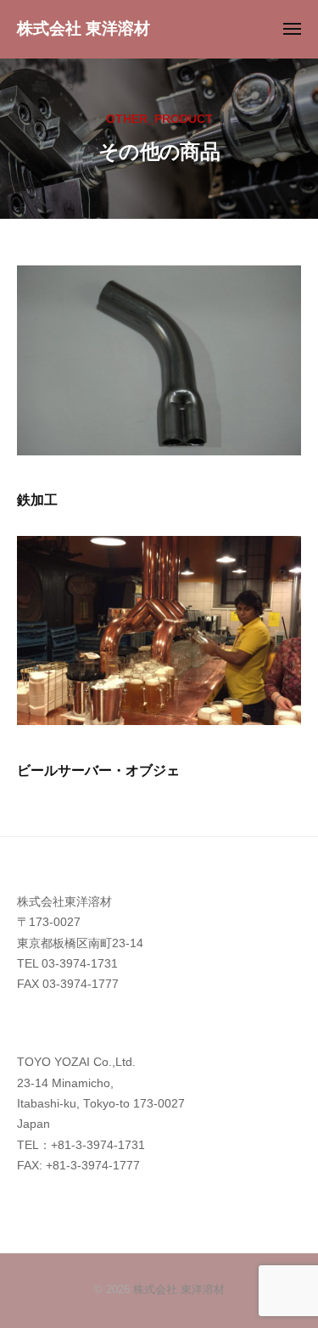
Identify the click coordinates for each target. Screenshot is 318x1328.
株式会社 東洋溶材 (83, 28)
